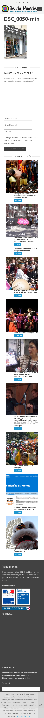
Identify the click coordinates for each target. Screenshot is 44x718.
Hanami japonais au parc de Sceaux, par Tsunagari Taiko (25, 291)
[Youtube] (20, 2)
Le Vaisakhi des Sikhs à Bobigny (23, 467)
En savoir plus (21, 716)
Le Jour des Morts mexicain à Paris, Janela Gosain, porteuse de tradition (26, 374)
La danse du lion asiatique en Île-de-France (26, 550)
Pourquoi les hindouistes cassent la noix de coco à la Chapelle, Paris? (25, 196)
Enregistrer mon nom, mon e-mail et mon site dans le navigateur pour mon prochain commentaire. (21, 140)
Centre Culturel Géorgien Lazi (26, 332)
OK (30, 716)
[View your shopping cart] (23, 2)
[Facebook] (16, 2)
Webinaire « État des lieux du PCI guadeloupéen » (26, 250)
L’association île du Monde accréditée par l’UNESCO (25, 508)
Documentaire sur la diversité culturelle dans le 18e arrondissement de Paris (26, 239)
